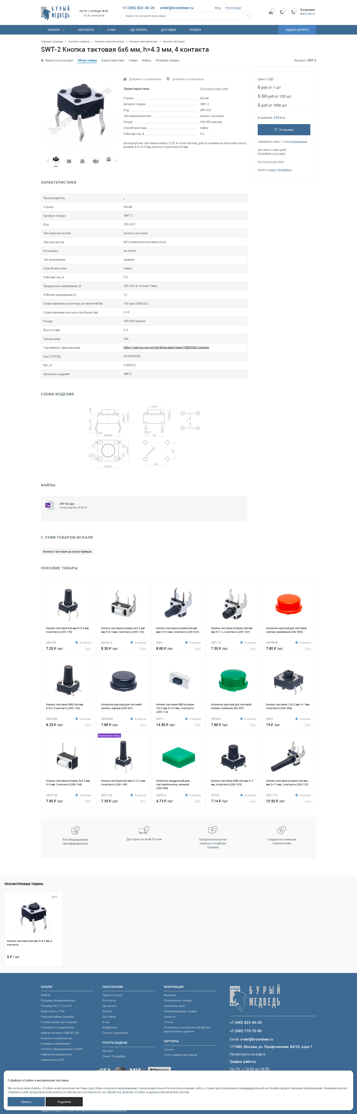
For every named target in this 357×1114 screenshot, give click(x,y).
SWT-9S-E (161, 795)
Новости (170, 1016)
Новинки (170, 995)
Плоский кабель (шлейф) (57, 1016)
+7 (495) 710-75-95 (246, 1031)
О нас (111, 30)
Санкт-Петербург (114, 1056)
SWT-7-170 (271, 795)
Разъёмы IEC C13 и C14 (56, 1006)
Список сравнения (115, 1033)
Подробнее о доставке (271, 153)
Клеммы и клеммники (55, 1043)
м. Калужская (298, 141)
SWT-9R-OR (272, 642)
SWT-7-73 (216, 642)
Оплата (195, 30)
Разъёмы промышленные (58, 1000)
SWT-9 (269, 719)
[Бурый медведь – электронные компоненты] (55, 12)
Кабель (45, 995)
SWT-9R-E (216, 719)
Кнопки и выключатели (56, 1038)
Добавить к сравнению (145, 79)
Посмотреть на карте (248, 1054)
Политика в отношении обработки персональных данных (187, 1029)
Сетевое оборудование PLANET (62, 1049)
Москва (107, 1051)
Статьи (168, 1022)
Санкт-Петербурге (280, 170)
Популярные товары (178, 1000)
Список (169, 1049)
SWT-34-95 (51, 719)
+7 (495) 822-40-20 (138, 7)
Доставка (168, 30)
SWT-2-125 (106, 795)
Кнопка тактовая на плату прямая (67, 551)
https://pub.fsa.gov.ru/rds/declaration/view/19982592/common (166, 347)
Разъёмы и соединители (57, 1027)
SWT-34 (215, 795)
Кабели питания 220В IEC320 (60, 1033)
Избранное (109, 1027)
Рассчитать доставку (271, 161)
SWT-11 (160, 719)
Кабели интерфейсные (56, 1054)
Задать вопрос (297, 30)
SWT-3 (159, 642)
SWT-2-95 (51, 642)
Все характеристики (214, 89)
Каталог (54, 30)
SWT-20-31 (106, 642)
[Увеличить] (80, 111)
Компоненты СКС (53, 1060)
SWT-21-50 (51, 795)
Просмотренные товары (23, 884)
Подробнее (64, 1102)
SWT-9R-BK (107, 719)
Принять (26, 1102)
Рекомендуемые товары (180, 1011)
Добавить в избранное (188, 79)
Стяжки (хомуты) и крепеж (59, 1022)
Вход (218, 7)
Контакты (86, 30)
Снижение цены (174, 1006)
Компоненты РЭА (53, 1011)
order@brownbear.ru (176, 7)
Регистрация (233, 7)
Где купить (138, 30)
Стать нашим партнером (180, 1055)
